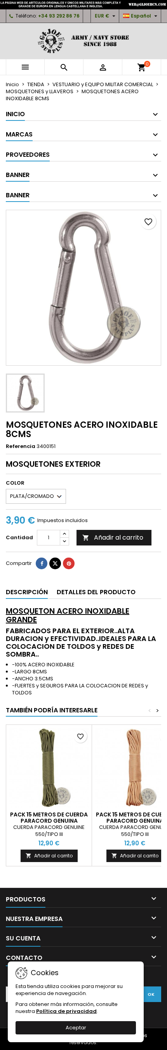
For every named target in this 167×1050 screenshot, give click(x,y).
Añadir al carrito (112, 537)
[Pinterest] (69, 563)
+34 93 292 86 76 (59, 15)
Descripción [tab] (27, 592)
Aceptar (76, 1027)
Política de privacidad (66, 1011)
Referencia (20, 446)
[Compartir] (41, 563)
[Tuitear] (55, 563)
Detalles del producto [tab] (96, 592)
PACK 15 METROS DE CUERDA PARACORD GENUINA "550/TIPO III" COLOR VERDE (49, 821)
